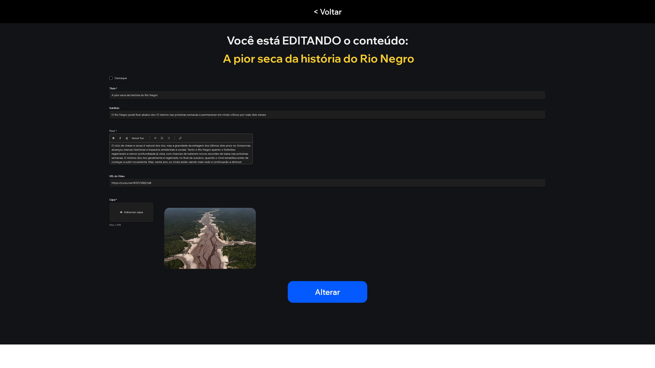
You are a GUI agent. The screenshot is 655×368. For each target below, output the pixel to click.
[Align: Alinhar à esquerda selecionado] (155, 138)
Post (112, 130)
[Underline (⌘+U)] (126, 138)
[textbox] (181, 153)
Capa (112, 199)
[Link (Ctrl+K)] (180, 138)
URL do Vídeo (117, 176)
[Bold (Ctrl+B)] (113, 138)
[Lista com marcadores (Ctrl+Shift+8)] (168, 138)
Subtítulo (114, 108)
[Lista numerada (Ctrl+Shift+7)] (162, 138)
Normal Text (138, 138)
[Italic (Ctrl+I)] (120, 138)
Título (112, 88)
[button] (131, 212)
